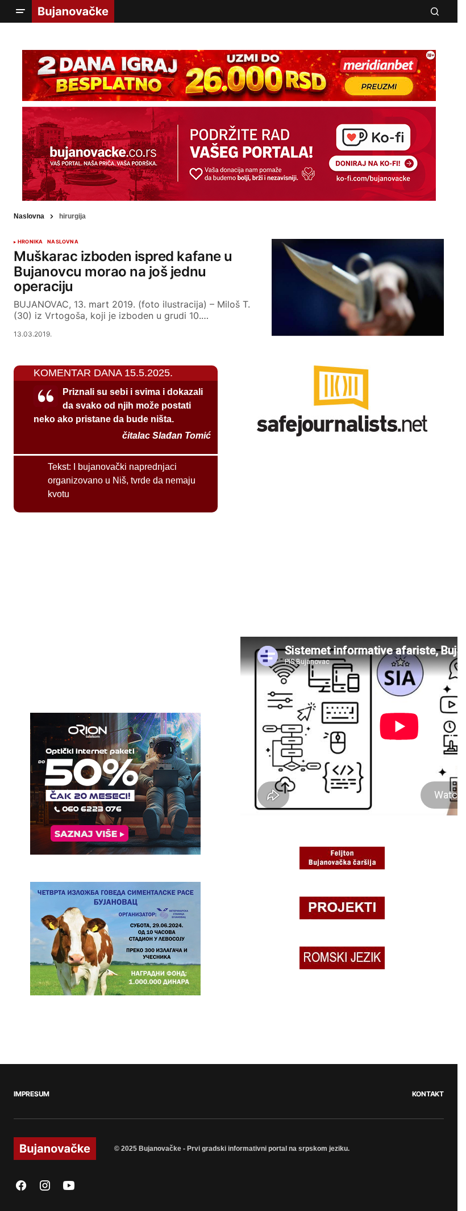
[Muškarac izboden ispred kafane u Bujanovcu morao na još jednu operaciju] (358, 287)
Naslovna (29, 216)
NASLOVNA (62, 242)
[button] (20, 11)
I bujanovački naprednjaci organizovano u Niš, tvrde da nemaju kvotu (121, 480)
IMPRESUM (31, 1094)
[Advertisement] (99, 611)
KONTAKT (428, 1094)
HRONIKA (30, 242)
